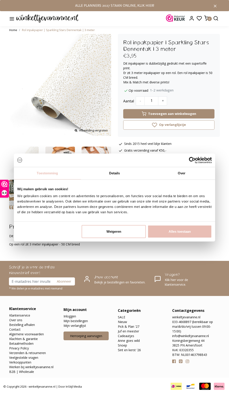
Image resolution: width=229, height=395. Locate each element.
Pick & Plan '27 (128, 326)
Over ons (15, 320)
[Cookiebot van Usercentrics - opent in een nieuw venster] (192, 160)
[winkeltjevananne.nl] (47, 19)
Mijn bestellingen (76, 321)
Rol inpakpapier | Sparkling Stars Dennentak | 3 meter (58, 30)
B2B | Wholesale (21, 372)
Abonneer (64, 281)
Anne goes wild (129, 340)
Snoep (122, 345)
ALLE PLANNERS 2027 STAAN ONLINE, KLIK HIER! (114, 5)
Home (13, 30)
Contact (15, 329)
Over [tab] (181, 173)
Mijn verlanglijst (75, 325)
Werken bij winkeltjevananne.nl (31, 367)
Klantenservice (19, 315)
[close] (215, 5)
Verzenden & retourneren (27, 353)
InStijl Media (73, 386)
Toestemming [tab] (47, 173)
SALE (121, 317)
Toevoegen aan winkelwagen (172, 114)
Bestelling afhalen (22, 325)
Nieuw (122, 322)
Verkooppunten (20, 362)
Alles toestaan (180, 231)
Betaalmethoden (21, 343)
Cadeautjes (126, 336)
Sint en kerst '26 (129, 350)
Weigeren (113, 231)
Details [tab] (114, 173)
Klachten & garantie (23, 339)
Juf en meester (128, 331)
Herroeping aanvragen (86, 336)
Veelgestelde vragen (23, 357)
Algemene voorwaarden (26, 334)
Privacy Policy (19, 348)
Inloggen (70, 316)
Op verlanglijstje (172, 125)
